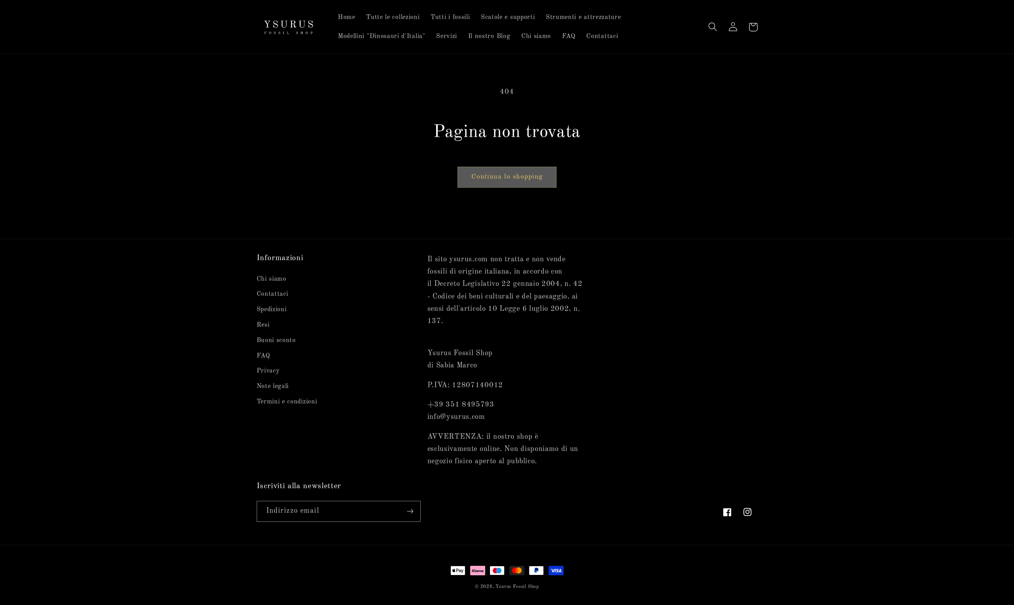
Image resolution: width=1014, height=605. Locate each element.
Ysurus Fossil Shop (517, 586)
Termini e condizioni (287, 402)
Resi (263, 325)
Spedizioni (272, 309)
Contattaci (272, 294)
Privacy (268, 371)
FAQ (263, 356)
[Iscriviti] (410, 511)
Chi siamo (271, 279)
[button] (713, 27)
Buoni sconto (276, 340)
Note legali (273, 386)
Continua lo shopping (507, 176)
